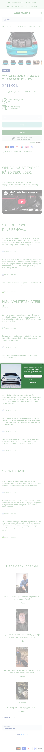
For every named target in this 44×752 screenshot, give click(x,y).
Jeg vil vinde (33, 376)
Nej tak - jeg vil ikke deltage (32, 379)
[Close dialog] (42, 364)
